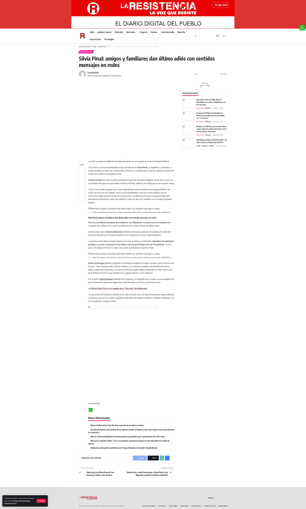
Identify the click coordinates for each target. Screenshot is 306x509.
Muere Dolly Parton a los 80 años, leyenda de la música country (117, 425)
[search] (214, 36)
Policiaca (208, 108)
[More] (215, 74)
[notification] (211, 36)
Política (211, 146)
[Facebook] (199, 35)
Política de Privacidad (21, 501)
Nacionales (200, 108)
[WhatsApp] (302, 27)
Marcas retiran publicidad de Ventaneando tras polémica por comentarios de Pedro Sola (127, 436)
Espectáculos (86, 52)
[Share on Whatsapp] (82, 181)
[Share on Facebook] (201, 74)
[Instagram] (207, 35)
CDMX (198, 146)
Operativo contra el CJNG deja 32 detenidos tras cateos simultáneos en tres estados (210, 102)
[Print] (212, 74)
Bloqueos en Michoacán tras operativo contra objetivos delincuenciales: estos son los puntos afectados (211, 128)
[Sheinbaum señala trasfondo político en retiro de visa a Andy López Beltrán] (188, 143)
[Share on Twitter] (204, 74)
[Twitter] (202, 35)
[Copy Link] (208, 74)
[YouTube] (204, 35)
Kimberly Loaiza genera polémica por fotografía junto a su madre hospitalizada (123, 448)
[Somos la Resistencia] (82, 35)
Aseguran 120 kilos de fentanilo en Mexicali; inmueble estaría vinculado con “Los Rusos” (210, 115)
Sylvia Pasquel (106, 279)
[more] (195, 36)
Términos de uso (10, 503)
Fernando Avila (93, 72)
